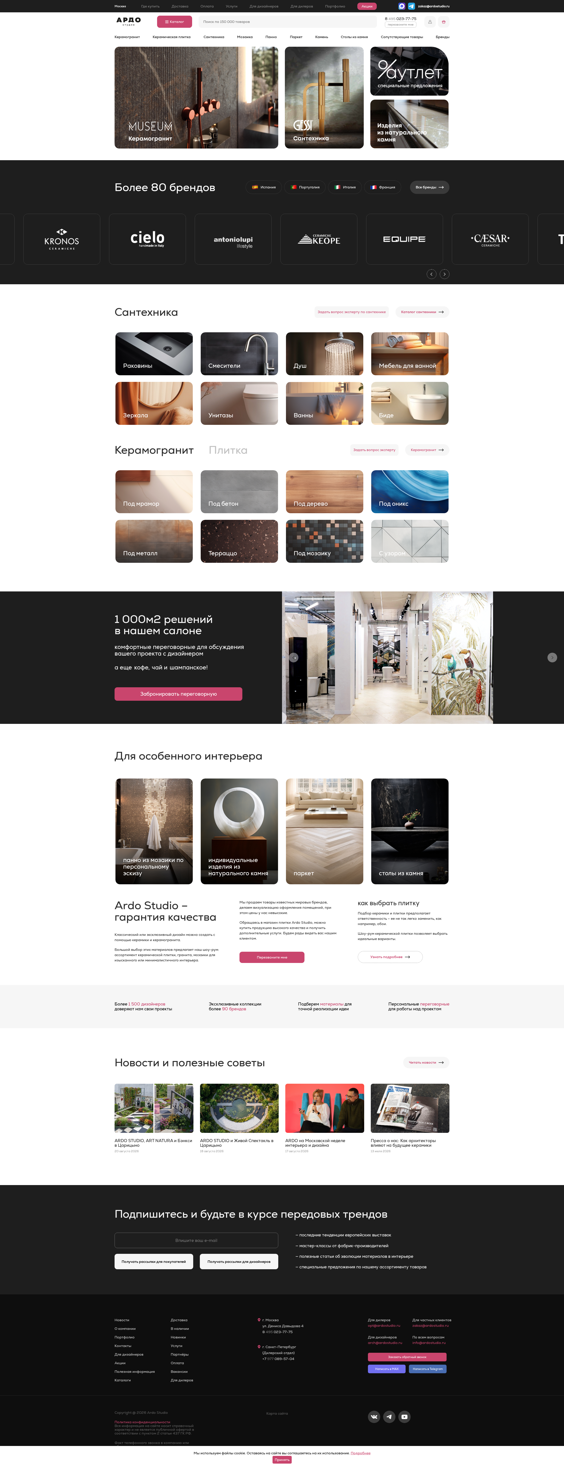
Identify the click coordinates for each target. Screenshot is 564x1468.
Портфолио (335, 6)
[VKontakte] (374, 1431)
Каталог (177, 21)
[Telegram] (389, 1431)
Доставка (180, 6)
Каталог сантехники (418, 312)
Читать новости (422, 1062)
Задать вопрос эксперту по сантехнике (352, 312)
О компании (125, 1329)
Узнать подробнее (386, 957)
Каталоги (123, 1380)
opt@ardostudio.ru (384, 1325)
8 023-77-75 (400, 18)
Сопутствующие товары (402, 37)
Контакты (123, 1346)
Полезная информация (135, 1372)
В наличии (180, 1329)
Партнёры (180, 1355)
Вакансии (179, 1372)
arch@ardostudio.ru (385, 1343)
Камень (321, 37)
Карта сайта (277, 1413)
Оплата (207, 6)
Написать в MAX (387, 1369)
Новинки (178, 1337)
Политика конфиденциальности (142, 1422)
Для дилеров (302, 6)
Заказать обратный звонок (407, 1357)
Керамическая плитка (172, 37)
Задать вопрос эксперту (374, 450)
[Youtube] (404, 1431)
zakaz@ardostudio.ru (433, 6)
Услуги (231, 6)
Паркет (296, 37)
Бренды (442, 37)
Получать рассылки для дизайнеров (239, 1261)
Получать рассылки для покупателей (154, 1261)
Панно (271, 37)
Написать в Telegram (428, 1369)
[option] (61, 239)
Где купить (150, 6)
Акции (367, 6)
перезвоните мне (401, 24)
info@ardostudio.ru (429, 1343)
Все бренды (426, 187)
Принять (282, 1459)
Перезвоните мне (272, 957)
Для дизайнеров (264, 6)
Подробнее (361, 1453)
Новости (122, 1320)
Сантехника (214, 37)
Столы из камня (354, 37)
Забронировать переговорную (178, 694)
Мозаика (245, 37)
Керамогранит (127, 37)
